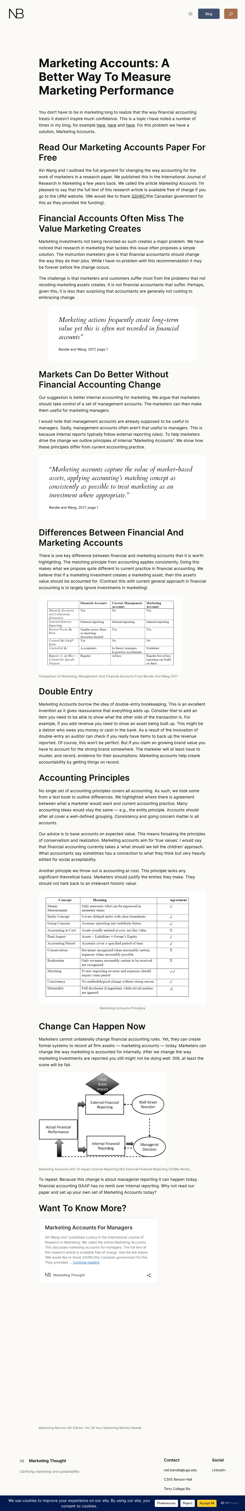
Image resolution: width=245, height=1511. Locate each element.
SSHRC (138, 196)
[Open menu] (190, 14)
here (101, 125)
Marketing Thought (47, 1460)
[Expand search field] (231, 14)
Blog (208, 14)
